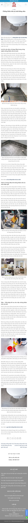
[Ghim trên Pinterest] (18, 438)
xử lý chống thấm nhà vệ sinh (13, 179)
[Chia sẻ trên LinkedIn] (20, 438)
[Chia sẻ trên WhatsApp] (8, 438)
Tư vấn (14, 9)
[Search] (26, 5)
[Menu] (2, 4)
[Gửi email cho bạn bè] (15, 438)
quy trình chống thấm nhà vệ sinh (14, 427)
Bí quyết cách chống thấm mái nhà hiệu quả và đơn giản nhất (13, 486)
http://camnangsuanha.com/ (16, 515)
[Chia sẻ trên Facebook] (10, 438)
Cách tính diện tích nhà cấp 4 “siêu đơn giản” (11, 478)
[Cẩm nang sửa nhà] (14, 4)
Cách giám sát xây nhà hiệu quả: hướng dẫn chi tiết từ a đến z (14, 474)
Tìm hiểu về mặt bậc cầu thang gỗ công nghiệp (12, 480)
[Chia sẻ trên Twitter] (13, 438)
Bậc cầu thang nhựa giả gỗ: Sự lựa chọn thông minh (13, 483)
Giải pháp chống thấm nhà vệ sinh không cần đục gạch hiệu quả (7, 445)
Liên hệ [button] (26, 513)
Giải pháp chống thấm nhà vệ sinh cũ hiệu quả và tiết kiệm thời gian (20, 445)
